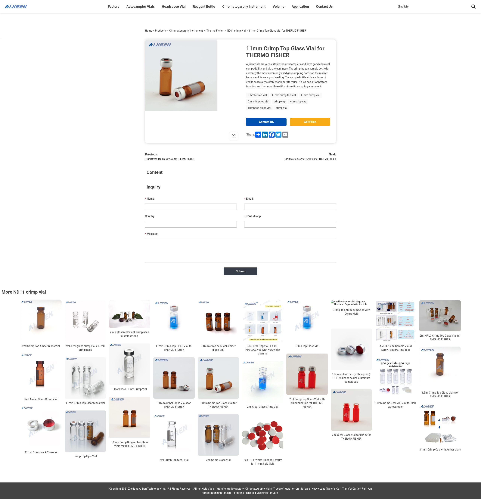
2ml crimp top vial (258, 101)
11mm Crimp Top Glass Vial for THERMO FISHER (218, 404)
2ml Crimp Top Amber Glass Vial (41, 346)
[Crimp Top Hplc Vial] (85, 431)
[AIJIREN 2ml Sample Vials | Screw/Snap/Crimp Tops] (395, 321)
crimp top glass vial (259, 107)
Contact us (324, 6)
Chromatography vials (258, 488)
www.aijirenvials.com (169, 136)
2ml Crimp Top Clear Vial (174, 459)
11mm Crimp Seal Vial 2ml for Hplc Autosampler (395, 404)
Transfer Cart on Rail (354, 488)
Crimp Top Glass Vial (307, 346)
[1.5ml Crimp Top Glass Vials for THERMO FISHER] (440, 367)
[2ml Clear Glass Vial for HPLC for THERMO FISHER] (351, 410)
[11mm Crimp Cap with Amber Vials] (440, 424)
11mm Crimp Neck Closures (41, 452)
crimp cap (280, 101)
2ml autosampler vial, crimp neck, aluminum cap (129, 334)
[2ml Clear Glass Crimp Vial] (262, 381)
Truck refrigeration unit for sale (291, 488)
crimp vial (281, 107)
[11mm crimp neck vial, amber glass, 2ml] (218, 321)
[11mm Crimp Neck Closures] (41, 427)
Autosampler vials (140, 6)
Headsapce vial (174, 6)
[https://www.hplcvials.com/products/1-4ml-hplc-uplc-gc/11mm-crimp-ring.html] (192, 91)
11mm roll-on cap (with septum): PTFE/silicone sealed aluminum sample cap (351, 378)
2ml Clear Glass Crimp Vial (262, 406)
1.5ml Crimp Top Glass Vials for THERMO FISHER (169, 159)
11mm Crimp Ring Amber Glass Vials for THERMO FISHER (129, 444)
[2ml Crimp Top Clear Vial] (174, 435)
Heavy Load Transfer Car (326, 488)
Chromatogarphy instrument (243, 6)
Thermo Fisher (214, 30)
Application (300, 6)
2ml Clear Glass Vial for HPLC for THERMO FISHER (310, 159)
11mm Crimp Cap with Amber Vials (440, 449)
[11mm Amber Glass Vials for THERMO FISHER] (174, 378)
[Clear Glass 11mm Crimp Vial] (129, 364)
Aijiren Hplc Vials (204, 488)
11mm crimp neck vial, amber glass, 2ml (218, 348)
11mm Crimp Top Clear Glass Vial (85, 402)
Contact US (266, 122)
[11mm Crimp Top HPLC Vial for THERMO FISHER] (174, 321)
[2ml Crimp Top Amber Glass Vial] (41, 321)
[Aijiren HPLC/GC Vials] (23, 6)
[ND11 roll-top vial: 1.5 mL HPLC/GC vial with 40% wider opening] (262, 321)
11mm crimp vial (310, 95)
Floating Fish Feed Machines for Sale (256, 492)
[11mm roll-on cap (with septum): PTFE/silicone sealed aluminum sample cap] (351, 349)
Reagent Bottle (204, 6)
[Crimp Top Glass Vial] (307, 321)
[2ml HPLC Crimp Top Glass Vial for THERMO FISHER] (440, 315)
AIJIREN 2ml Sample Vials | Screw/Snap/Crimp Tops (396, 348)
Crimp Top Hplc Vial (85, 456)
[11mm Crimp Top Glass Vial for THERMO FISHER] (218, 378)
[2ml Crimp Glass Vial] (218, 435)
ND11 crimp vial (236, 30)
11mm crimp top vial (284, 95)
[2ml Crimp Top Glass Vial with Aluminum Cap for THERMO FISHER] (307, 374)
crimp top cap (298, 101)
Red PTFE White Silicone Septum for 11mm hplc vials (263, 461)
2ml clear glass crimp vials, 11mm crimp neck (85, 348)
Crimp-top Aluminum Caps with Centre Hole (351, 311)
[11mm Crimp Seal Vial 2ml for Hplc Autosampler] (395, 378)
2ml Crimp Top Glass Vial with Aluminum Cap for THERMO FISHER (307, 403)
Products (160, 30)
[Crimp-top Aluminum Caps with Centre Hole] (351, 303)
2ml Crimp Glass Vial (218, 459)
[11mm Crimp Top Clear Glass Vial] (85, 378)
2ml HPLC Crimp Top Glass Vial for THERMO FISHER (440, 337)
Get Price (310, 122)
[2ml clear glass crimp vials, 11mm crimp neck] (85, 321)
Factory (113, 6)
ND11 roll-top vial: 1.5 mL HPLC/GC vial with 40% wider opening (262, 350)
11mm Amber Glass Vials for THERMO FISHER (174, 404)
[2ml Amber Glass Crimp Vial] (41, 374)
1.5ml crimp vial (257, 95)
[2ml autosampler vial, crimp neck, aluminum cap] (129, 314)
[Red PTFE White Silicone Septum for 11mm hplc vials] (262, 435)
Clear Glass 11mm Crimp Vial (130, 389)
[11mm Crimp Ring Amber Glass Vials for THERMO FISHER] (129, 417)
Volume (278, 6)
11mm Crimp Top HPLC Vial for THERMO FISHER (174, 348)
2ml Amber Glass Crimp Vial (41, 399)
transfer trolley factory (230, 488)
